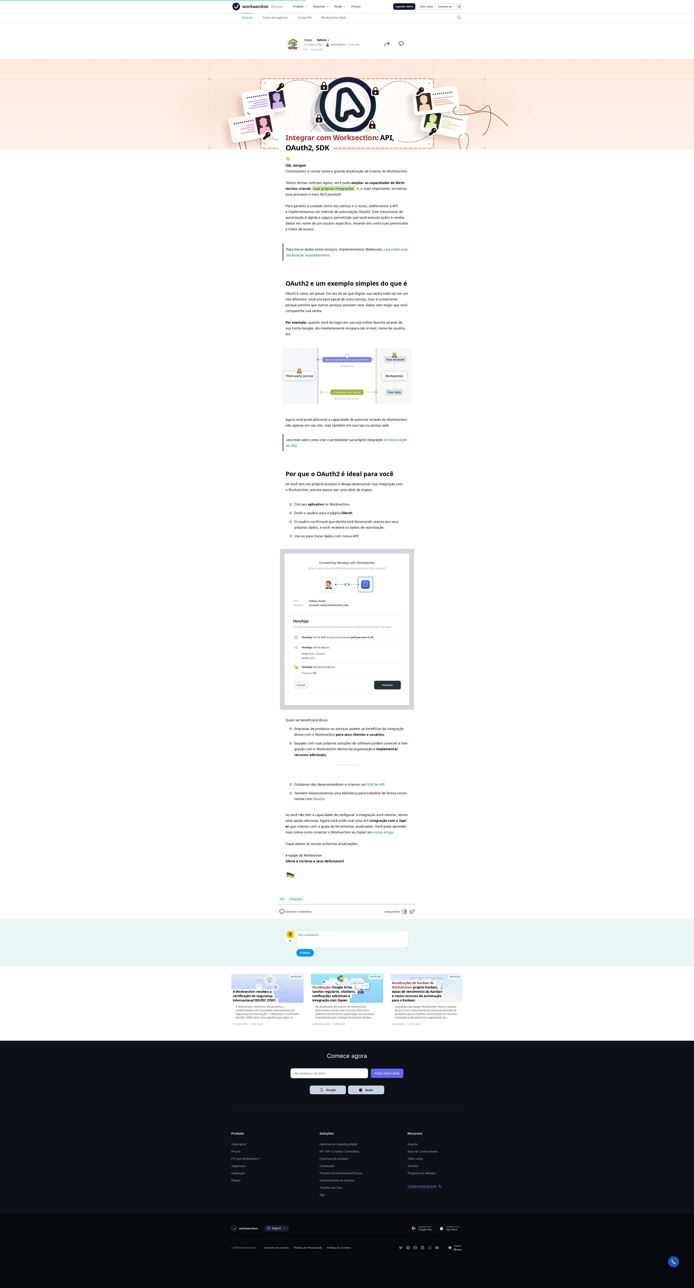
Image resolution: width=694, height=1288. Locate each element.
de (375, 784)
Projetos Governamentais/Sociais (341, 1173)
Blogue (308, 40)
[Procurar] (459, 17)
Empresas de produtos (334, 1158)
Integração (317, 49)
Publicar (305, 952)
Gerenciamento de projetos (337, 1180)
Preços (235, 1151)
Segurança (238, 1166)
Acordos (413, 1166)
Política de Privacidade (308, 1247)
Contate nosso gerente (422, 1186)
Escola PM (305, 18)
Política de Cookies (339, 1247)
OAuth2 (319, 799)
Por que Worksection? (245, 1158)
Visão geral (238, 1144)
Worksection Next (333, 18)
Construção (327, 1166)
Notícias (247, 18)
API (306, 49)
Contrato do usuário (276, 1247)
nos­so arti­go (383, 832)
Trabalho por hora (331, 1187)
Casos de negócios (275, 18)
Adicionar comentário (299, 911)
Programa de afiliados (422, 1173)
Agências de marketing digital (338, 1144)
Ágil (322, 1194)
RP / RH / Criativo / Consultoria (339, 1151)
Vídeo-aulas (415, 1158)
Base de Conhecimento (423, 1151)
